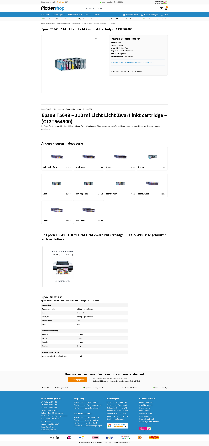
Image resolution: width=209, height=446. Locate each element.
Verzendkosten (145, 410)
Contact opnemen (146, 402)
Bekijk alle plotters (48, 430)
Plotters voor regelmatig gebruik (86, 420)
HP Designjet (46, 421)
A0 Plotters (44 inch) (49, 405)
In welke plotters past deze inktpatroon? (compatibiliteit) (133, 62)
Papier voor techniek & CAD (117, 402)
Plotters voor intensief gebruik (85, 423)
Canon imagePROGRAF (50, 424)
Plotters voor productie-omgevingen (88, 425)
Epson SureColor (47, 427)
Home (43, 24)
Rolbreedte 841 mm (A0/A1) (117, 413)
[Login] (161, 8)
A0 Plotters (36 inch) (49, 402)
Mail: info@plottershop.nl (149, 422)
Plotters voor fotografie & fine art (86, 408)
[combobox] (112, 8)
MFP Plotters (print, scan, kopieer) (54, 416)
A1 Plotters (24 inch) (49, 407)
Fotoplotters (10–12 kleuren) (52, 413)
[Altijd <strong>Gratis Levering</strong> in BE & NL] (100, 2)
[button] (96, 39)
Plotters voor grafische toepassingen (88, 405)
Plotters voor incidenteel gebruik (86, 417)
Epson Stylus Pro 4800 (62, 251)
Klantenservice (145, 408)
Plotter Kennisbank (146, 419)
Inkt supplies (50, 24)
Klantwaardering (145, 416)
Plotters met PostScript (50, 418)
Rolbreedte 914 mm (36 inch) (117, 416)
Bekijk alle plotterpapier (116, 419)
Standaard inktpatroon (63, 24)
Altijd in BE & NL (112, 2)
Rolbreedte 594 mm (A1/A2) (117, 408)
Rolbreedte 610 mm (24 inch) (117, 410)
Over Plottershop (146, 405)
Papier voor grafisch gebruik (117, 405)
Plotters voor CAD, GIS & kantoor (86, 402)
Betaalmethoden (145, 413)
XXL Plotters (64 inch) (49, 410)
